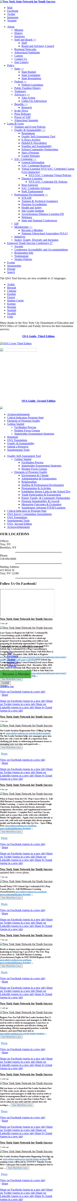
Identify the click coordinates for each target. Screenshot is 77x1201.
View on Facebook (22, 691)
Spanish (11, 310)
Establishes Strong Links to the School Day (46, 491)
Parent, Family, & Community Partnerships (45, 497)
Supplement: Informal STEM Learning (43, 507)
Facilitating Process (25, 427)
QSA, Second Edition (19, 523)
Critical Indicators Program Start (25, 417)
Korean (11, 303)
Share (5, 694)
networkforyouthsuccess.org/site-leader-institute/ (28, 733)
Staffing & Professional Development (42, 485)
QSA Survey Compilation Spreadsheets (29, 514)
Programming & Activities (36, 488)
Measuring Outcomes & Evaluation (41, 504)
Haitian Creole (15, 300)
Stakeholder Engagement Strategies (34, 433)
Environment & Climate (35, 475)
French (11, 297)
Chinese (11, 290)
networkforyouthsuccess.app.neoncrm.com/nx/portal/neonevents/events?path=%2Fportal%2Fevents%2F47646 (33, 674)
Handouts (12, 436)
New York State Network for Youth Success (26, 618)
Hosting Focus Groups (27, 430)
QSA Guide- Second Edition (39, 400)
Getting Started (15, 424)
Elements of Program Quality (23, 420)
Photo (4, 753)
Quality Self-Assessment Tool (24, 455)
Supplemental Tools (18, 449)
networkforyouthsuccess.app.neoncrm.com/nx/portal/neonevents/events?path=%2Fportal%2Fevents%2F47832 (33, 658)
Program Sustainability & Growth (40, 501)
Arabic (11, 284)
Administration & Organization (39, 478)
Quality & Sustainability (20, 443)
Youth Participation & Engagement (41, 494)
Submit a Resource (17, 446)
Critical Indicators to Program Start (26, 510)
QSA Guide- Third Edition (38, 336)
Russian (11, 307)
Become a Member (16, 674)
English (11, 294)
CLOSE (5, 683)
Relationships (29, 481)
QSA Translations (17, 440)
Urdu (10, 316)
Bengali (11, 287)
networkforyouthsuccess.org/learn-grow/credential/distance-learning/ (18, 827)
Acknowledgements (18, 414)
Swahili (11, 313)
